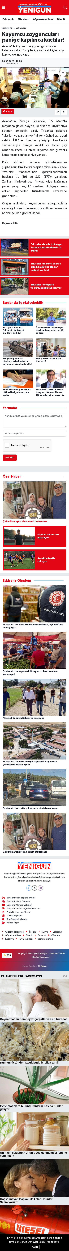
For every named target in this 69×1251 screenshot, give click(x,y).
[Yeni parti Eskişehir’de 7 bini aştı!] (51, 347)
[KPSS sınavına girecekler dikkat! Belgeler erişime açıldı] (18, 378)
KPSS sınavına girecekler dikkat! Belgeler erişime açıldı (16, 392)
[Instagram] (40, 888)
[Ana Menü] (3, 7)
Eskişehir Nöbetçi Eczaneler (21, 898)
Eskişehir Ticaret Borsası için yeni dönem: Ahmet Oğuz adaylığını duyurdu (50, 392)
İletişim (32, 932)
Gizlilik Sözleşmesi (14, 932)
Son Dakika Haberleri (17, 919)
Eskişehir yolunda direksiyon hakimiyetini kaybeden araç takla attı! (17, 361)
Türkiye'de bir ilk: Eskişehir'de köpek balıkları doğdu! (13, 330)
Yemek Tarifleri (45, 939)
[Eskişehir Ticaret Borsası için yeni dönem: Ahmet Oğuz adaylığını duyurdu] (51, 378)
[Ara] (65, 7)
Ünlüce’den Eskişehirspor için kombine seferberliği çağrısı (50, 330)
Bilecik (61, 19)
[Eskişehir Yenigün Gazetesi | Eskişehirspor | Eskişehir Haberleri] (34, 7)
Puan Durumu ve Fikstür (19, 912)
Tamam (34, 1247)
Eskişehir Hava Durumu (18, 901)
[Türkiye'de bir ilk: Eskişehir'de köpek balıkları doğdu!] (18, 316)
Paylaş (9, 111)
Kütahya (9, 939)
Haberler (7, 28)
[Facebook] (28, 888)
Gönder (9, 457)
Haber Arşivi (13, 923)
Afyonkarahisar (43, 19)
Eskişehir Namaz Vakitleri (19, 905)
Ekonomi (42, 935)
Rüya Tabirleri (26, 939)
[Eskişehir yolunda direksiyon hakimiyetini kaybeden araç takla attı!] (18, 347)
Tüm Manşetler (14, 915)
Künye (45, 932)
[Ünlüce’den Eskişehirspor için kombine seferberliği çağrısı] (51, 316)
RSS (8, 955)
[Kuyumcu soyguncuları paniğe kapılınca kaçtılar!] (34, 87)
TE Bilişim (42, 966)
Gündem (23, 19)
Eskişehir (8, 19)
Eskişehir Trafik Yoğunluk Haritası (23, 908)
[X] (34, 888)
